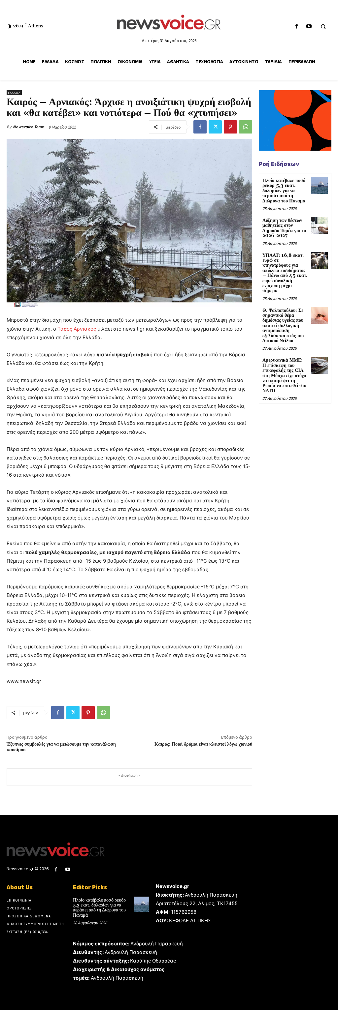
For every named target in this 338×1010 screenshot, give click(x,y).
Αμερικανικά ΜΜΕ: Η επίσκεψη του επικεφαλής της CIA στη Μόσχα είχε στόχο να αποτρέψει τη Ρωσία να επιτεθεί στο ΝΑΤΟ (284, 375)
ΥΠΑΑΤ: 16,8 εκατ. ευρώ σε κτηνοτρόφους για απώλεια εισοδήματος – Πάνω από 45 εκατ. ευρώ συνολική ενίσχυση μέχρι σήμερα (284, 273)
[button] (323, 26)
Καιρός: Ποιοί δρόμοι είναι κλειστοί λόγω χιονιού (203, 744)
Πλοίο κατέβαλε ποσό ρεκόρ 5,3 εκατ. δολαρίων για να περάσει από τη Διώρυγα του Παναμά (283, 191)
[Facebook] (296, 26)
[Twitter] (215, 127)
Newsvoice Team (28, 127)
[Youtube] (308, 26)
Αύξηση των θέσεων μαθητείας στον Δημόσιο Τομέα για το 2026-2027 (284, 228)
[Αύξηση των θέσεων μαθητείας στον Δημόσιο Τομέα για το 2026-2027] (319, 225)
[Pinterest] (230, 127)
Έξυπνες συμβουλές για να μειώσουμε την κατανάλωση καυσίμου (61, 747)
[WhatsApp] (245, 127)
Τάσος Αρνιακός (76, 329)
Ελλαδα (14, 93)
